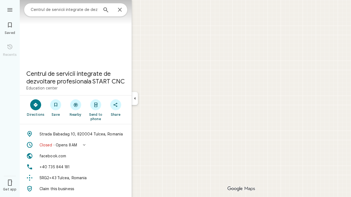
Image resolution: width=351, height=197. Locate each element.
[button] (76, 145)
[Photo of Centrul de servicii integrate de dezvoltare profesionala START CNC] (76, 33)
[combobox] (64, 9)
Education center (42, 88)
